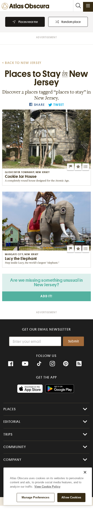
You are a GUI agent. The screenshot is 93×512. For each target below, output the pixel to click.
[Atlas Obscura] (26, 6)
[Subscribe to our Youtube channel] (25, 363)
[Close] (85, 472)
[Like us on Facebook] (10, 363)
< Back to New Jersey (22, 63)
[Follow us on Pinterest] (65, 363)
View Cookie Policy (47, 486)
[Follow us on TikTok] (39, 364)
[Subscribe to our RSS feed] (79, 363)
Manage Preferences (35, 497)
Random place (71, 21)
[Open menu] (88, 5)
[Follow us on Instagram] (52, 363)
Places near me (28, 21)
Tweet (58, 105)
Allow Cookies (71, 497)
